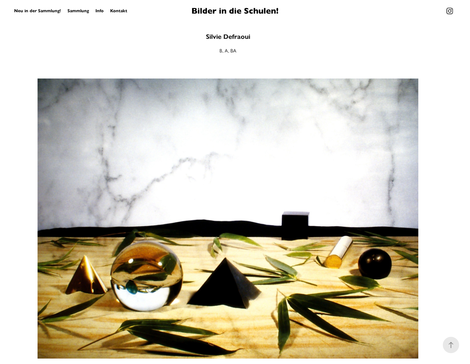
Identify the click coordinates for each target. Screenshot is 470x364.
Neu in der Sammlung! (37, 10)
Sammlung (78, 10)
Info (99, 10)
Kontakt (118, 10)
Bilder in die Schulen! (235, 11)
